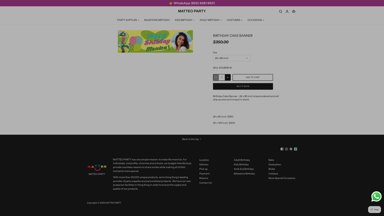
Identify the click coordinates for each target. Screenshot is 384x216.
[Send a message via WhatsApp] (376, 196)
